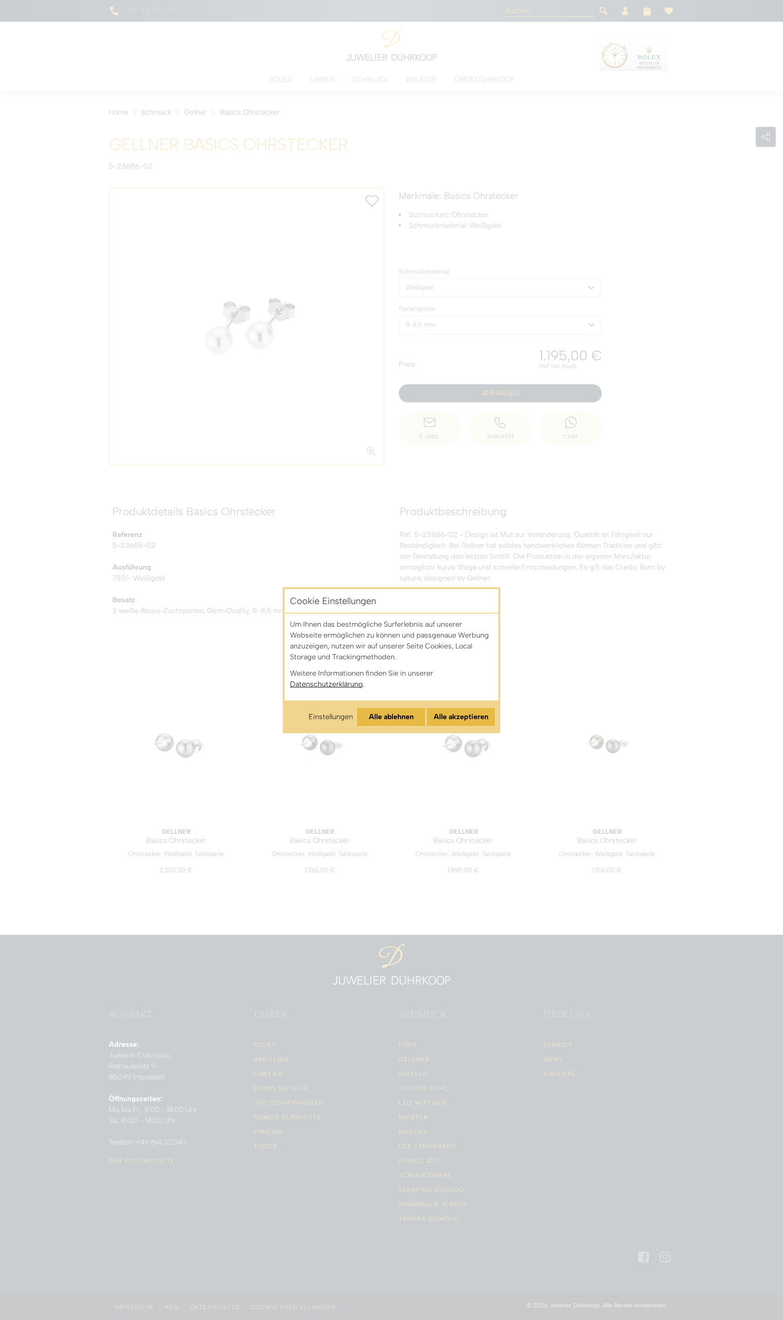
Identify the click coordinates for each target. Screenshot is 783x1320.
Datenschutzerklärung (326, 684)
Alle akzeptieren (461, 716)
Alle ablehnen (391, 716)
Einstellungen (331, 716)
